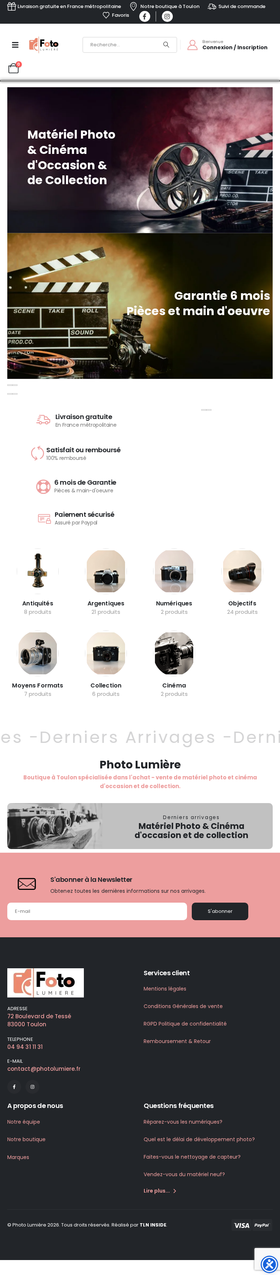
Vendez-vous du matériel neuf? (184, 1174)
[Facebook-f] (14, 1087)
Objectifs (242, 603)
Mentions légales (165, 988)
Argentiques (106, 603)
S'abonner (220, 911)
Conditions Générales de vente (183, 1006)
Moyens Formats (37, 685)
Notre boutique (26, 1139)
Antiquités (37, 603)
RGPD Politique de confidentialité (185, 1023)
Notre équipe (23, 1121)
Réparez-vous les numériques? (183, 1121)
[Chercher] (166, 45)
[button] (9, 385)
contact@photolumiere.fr (44, 1069)
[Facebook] (144, 16)
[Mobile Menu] (15, 45)
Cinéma (174, 685)
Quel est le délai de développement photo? (199, 1139)
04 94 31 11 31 (25, 1047)
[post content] (38, 571)
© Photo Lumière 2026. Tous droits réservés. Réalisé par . (87, 1225)
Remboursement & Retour (177, 1041)
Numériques (174, 603)
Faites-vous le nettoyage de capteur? (192, 1156)
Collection (106, 685)
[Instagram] (167, 16)
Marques (18, 1157)
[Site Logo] (44, 45)
